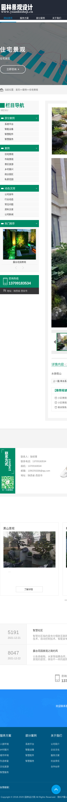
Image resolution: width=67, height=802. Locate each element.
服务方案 (24, 18)
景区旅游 (9, 164)
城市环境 (4, 755)
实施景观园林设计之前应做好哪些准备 (19, 262)
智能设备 (9, 129)
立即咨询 (12, 69)
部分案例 (40, 18)
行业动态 (9, 199)
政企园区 (9, 174)
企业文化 (55, 749)
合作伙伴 (55, 766)
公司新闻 (9, 214)
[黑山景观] (29, 549)
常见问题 (9, 204)
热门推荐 (10, 223)
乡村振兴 (9, 169)
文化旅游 (4, 766)
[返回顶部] (56, 789)
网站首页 (8, 18)
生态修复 (4, 761)
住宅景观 (33, 89)
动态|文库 (10, 188)
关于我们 (56, 18)
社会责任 (55, 761)
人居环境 (4, 744)
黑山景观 (8, 528)
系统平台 (9, 124)
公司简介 (55, 744)
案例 (24, 89)
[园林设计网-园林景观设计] (17, 8)
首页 (18, 89)
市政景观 (9, 159)
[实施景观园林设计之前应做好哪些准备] (19, 244)
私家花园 (9, 179)
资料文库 (9, 209)
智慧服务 (9, 139)
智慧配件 (9, 134)
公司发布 (9, 194)
